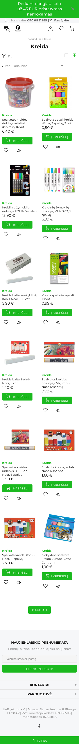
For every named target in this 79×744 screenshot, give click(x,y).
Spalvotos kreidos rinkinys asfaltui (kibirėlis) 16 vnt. (14, 123)
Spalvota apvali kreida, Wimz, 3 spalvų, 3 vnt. (58, 121)
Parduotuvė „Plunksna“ (18, 28)
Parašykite (61, 20)
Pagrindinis (34, 39)
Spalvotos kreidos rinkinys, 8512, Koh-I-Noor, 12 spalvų (56, 383)
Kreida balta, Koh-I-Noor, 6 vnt (16, 381)
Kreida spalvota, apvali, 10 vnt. (58, 297)
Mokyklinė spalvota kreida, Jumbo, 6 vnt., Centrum (57, 558)
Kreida (7, 115)
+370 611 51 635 (37, 20)
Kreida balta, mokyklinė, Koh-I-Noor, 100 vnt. (19, 297)
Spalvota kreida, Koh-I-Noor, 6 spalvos (58, 469)
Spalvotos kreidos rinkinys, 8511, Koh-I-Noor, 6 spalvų (16, 470)
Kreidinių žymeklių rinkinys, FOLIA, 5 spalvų (19, 209)
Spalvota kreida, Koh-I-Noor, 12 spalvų (18, 556)
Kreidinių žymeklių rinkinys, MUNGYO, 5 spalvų (56, 211)
